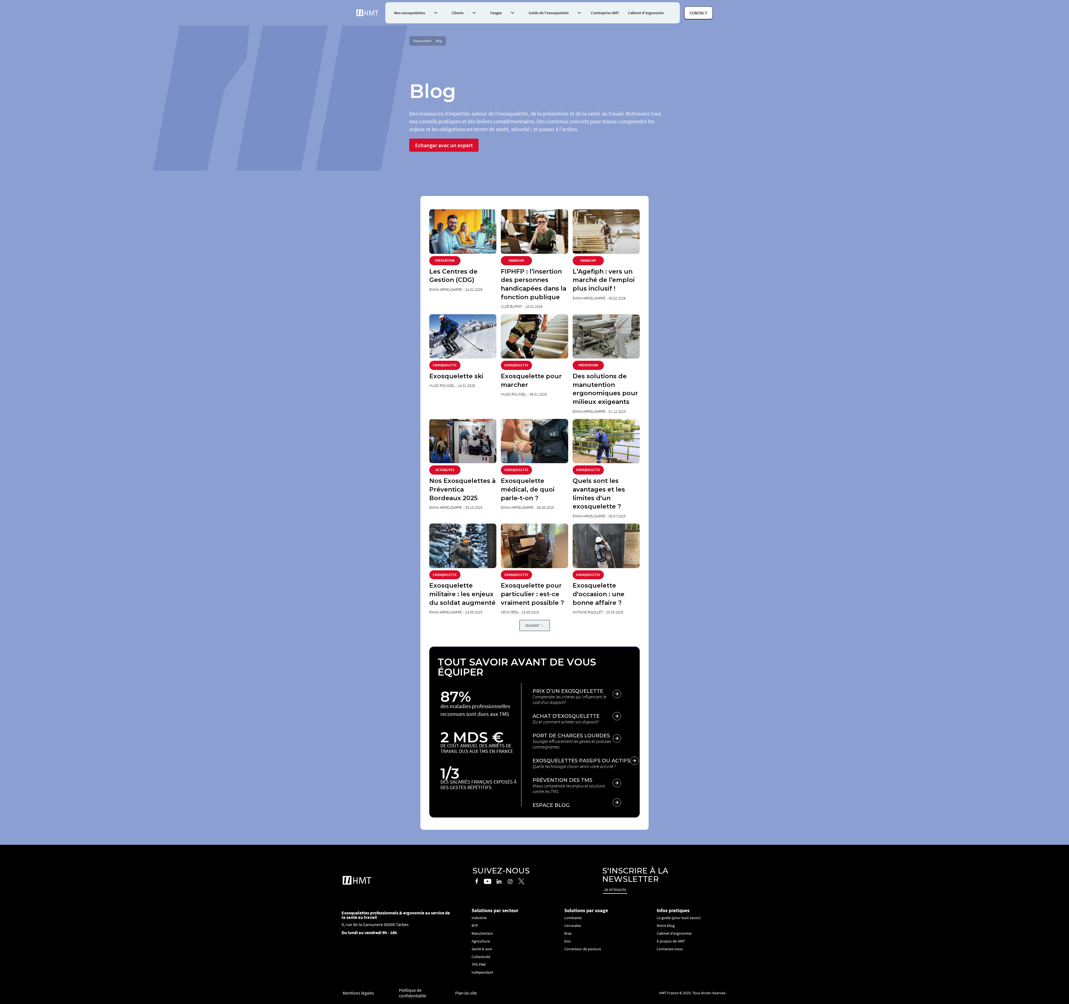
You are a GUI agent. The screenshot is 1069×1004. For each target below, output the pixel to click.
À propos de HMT (671, 941)
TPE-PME (479, 964)
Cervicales (572, 925)
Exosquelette (422, 41)
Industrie (479, 917)
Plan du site (466, 993)
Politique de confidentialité (412, 992)
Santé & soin (482, 948)
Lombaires (573, 917)
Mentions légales (358, 993)
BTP (475, 925)
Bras (568, 933)
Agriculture (481, 941)
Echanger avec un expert (444, 145)
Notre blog (666, 925)
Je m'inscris (615, 889)
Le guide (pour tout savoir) (679, 917)
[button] (414, 12)
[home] (367, 12)
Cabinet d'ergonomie (646, 12)
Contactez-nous (670, 948)
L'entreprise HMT (605, 12)
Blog (439, 41)
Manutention (482, 933)
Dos (567, 941)
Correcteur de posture (582, 948)
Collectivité (481, 956)
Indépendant (482, 972)
